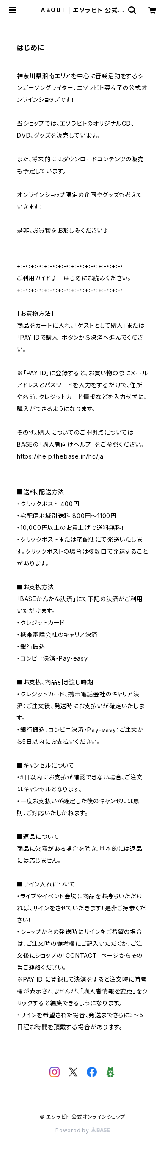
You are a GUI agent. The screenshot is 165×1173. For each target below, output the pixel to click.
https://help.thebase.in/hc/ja (60, 456)
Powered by (73, 1130)
